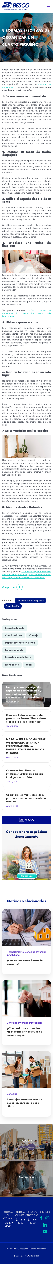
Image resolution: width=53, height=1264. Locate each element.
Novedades (12, 664)
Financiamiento (14, 650)
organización (13, 606)
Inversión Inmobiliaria (18, 657)
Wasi (29, 664)
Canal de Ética (13, 635)
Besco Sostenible (14, 628)
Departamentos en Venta (20, 642)
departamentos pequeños (30, 600)
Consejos (34, 635)
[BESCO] (15, 6)
